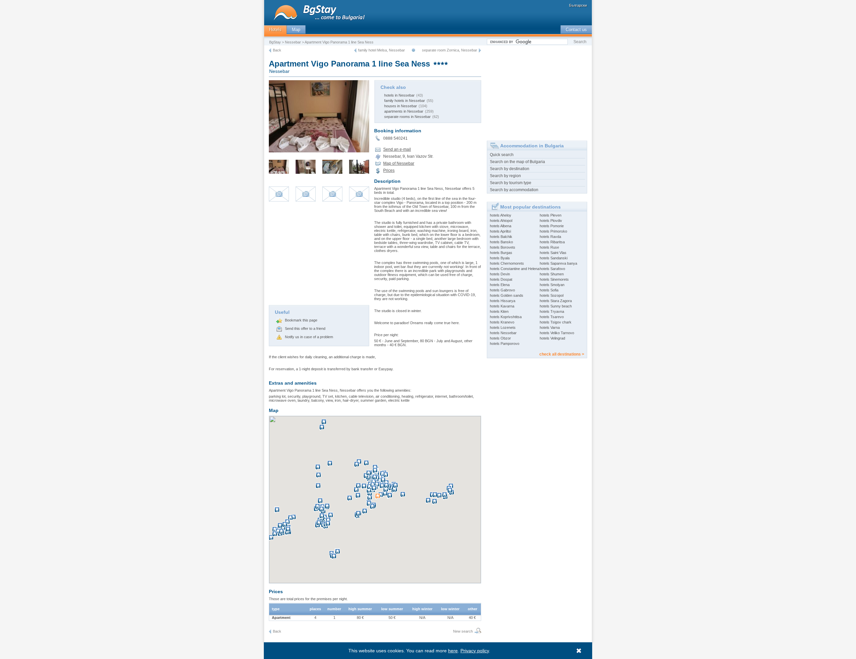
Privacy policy (474, 650)
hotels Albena (500, 226)
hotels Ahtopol (501, 221)
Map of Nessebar (398, 163)
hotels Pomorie (552, 226)
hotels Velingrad (552, 338)
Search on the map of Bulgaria (517, 161)
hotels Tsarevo (552, 317)
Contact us (576, 29)
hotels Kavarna (502, 306)
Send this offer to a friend (305, 328)
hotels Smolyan (552, 285)
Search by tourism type (510, 182)
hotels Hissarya (502, 301)
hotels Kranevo (502, 322)
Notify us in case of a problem (309, 337)
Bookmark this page (301, 320)
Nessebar (293, 42)
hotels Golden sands (506, 295)
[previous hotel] (355, 50)
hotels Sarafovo (552, 269)
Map (296, 29)
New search (463, 631)
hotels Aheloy (500, 215)
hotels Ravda (550, 237)
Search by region (505, 175)
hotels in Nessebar (399, 95)
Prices (389, 170)
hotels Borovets (502, 247)
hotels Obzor (500, 338)
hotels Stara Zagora (556, 301)
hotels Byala (500, 258)
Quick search (502, 154)
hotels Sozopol (551, 295)
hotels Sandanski (553, 258)
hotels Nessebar (503, 333)
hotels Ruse (549, 247)
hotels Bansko (501, 242)
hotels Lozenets (503, 327)
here (453, 650)
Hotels (275, 29)
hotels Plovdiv (551, 221)
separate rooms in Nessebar (407, 117)
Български (578, 5)
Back (277, 50)
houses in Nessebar (400, 106)
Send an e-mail (397, 149)
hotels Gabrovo (502, 290)
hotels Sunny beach (556, 306)
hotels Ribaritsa (552, 242)
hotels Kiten (499, 311)
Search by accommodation (514, 189)
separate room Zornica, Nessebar (449, 50)
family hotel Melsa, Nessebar (381, 50)
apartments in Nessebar (403, 111)
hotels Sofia (549, 290)
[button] (378, 499)
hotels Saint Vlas (553, 253)
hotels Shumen (552, 274)
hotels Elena (500, 285)
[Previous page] (270, 50)
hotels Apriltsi (500, 231)
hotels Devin (500, 274)
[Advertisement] (319, 255)
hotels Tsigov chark (555, 322)
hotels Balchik (501, 237)
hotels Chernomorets (507, 263)
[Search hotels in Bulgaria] (477, 631)
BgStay (275, 42)
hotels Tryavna (552, 311)
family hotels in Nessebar (404, 101)
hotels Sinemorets (554, 279)
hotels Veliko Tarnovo (557, 333)
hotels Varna (550, 327)
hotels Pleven (550, 215)
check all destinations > (561, 354)
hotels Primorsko (553, 231)
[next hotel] (480, 50)
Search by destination (509, 168)
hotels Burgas (501, 253)
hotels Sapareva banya (558, 263)
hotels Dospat (501, 279)
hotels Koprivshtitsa (506, 317)
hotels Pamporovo (504, 344)
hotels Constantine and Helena (514, 269)
